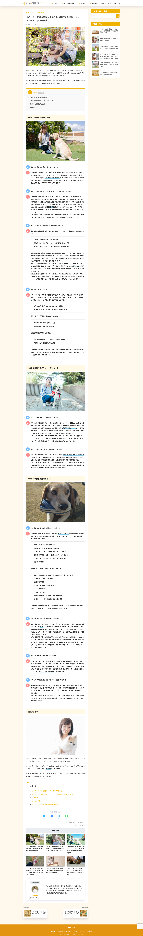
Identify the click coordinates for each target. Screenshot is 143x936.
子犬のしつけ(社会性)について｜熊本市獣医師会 (47, 791)
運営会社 (68, 931)
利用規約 (53, 931)
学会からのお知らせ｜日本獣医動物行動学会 (46, 804)
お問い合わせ (61, 931)
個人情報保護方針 (88, 931)
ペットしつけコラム (79, 823)
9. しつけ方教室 (37, 801)
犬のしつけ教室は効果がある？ (39, 104)
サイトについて (76, 931)
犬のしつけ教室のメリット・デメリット (41, 101)
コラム (83, 825)
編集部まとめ (33, 107)
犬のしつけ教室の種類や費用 (38, 97)
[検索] (118, 3)
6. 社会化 (35, 798)
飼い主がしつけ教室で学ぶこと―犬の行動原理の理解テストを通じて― (54, 794)
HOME (72, 928)
